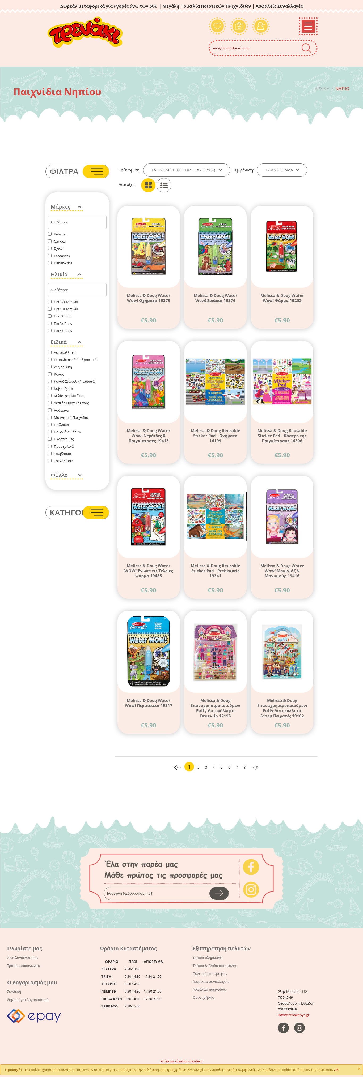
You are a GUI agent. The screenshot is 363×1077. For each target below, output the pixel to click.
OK (336, 1069)
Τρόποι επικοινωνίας (23, 965)
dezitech (196, 1061)
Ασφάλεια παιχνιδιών (210, 989)
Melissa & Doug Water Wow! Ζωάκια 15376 (215, 298)
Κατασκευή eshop (174, 1061)
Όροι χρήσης (203, 997)
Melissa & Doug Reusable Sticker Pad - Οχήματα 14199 (215, 435)
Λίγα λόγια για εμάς (22, 957)
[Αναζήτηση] (306, 48)
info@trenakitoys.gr (293, 1015)
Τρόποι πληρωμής (207, 957)
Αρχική (322, 89)
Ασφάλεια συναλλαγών (211, 981)
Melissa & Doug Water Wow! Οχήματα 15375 (148, 298)
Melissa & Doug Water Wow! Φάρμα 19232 (282, 298)
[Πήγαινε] (219, 893)
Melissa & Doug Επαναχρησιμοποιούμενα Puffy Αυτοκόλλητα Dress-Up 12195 (215, 708)
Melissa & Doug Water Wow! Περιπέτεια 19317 (148, 703)
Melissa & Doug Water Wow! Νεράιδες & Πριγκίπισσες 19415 (148, 435)
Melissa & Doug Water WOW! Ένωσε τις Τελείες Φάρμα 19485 (148, 570)
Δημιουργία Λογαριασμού (28, 999)
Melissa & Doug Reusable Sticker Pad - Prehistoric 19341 (215, 570)
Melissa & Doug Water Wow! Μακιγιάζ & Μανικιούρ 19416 (282, 570)
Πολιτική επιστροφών (210, 973)
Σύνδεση (14, 991)
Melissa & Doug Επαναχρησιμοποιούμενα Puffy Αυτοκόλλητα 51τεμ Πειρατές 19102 (282, 708)
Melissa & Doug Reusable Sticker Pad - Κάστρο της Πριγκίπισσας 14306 (282, 435)
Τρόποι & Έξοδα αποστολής (215, 965)
